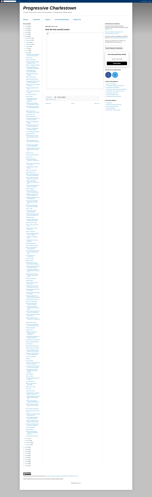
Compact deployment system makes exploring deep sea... (33, 397)
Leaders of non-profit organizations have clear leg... (32, 182)
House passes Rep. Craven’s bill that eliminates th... (33, 82)
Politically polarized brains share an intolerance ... (32, 195)
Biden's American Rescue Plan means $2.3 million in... (32, 405)
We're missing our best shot (32, 348)
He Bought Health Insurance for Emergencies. (32, 198)
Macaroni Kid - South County (113, 110)
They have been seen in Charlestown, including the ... (33, 319)
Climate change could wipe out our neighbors (32, 234)
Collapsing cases (30, 217)
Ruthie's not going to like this (32, 65)
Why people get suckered (32, 79)
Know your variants (30, 427)
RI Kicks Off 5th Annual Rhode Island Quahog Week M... (32, 433)
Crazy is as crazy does (31, 170)
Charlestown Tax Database (112, 87)
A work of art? (29, 157)
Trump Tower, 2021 (30, 114)
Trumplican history (30, 133)
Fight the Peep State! (31, 77)
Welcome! (28, 358)
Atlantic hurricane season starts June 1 (32, 283)
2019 (26, 449)
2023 (26, 32)
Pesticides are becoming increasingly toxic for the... (32, 104)
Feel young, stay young (31, 301)
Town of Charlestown (111, 84)
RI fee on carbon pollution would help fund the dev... (32, 325)
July (27, 48)
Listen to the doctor (30, 391)
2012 (26, 463)
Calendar (36, 19)
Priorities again (29, 280)
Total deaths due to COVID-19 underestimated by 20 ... (32, 108)
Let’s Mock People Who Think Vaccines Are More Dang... (32, 308)
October (28, 42)
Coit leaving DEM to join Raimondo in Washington (32, 68)
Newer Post (48, 103)
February (28, 442)
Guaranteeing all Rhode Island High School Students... (31, 100)
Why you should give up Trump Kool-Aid (31, 248)
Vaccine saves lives (30, 172)
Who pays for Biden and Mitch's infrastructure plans (33, 296)
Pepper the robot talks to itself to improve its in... (33, 414)
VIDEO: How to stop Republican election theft (32, 111)
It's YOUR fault (29, 344)
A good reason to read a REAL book (31, 228)
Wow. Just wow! (29, 376)
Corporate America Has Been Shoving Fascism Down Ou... (33, 149)
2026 (26, 26)
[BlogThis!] (60, 97)
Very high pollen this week (32, 436)
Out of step (28, 388)
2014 (26, 459)
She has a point (29, 429)
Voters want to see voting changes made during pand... (32, 275)
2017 (26, 453)
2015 (26, 457)
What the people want (31, 116)
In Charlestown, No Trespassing (30, 256)
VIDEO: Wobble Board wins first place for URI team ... (32, 175)
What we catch (29, 96)
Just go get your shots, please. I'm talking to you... (33, 191)
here (121, 42)
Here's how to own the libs (32, 408)
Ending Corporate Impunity (32, 341)
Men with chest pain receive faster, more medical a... (32, 214)
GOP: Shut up (29, 57)
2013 (26, 461)
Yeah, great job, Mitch (31, 94)
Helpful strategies (30, 188)
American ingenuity (30, 327)
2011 (26, 465)
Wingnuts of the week (31, 243)
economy (51, 99)
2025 (26, 28)
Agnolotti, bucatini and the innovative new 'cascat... (32, 286)
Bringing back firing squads (32, 346)
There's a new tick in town (32, 245)
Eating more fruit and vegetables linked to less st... (32, 160)
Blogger (79, 483)
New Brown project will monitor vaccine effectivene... (31, 333)
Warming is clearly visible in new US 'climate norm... (32, 354)
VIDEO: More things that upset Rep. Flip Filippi (32, 206)
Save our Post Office (31, 356)
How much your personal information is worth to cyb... (32, 202)
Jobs (55, 99)
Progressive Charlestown (49, 8)
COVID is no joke (30, 258)
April (27, 438)
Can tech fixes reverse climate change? (31, 211)
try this (110, 29)
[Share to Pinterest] (65, 97)
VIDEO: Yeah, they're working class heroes (33, 315)
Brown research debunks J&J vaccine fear (33, 164)
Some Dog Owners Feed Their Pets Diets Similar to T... (32, 142)
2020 (26, 447)
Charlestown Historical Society (113, 96)
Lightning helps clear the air (32, 299)
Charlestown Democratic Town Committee (116, 89)
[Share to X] (61, 97)
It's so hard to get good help (32, 131)
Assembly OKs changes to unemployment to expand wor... (32, 271)
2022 (26, 34)
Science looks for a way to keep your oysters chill (32, 178)
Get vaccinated (29, 360)
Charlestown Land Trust (112, 92)
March (27, 440)
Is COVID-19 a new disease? (33, 339)
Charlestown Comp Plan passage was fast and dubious (32, 371)
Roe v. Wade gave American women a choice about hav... (32, 252)
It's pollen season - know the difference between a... (32, 393)
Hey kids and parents (31, 59)
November (28, 40)
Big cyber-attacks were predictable (31, 384)
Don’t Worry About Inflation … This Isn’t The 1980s (33, 145)
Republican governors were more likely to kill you (32, 125)
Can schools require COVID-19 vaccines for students (32, 366)
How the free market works (32, 154)
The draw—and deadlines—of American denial (32, 129)
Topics (47, 19)
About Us (77, 19)
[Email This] (58, 97)
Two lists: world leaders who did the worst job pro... (32, 186)
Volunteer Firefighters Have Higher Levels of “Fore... (32, 421)
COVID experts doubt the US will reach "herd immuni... (32, 312)
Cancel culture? (29, 374)
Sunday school (29, 329)
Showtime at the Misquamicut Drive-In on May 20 (33, 363)
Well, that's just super (31, 278)
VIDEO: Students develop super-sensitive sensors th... (32, 137)
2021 (26, 36)
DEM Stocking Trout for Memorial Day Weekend (32, 263)
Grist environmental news (112, 106)
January (28, 444)
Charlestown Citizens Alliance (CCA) (115, 91)
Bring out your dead (30, 386)
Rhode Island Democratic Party (113, 104)
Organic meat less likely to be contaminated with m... (33, 267)
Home (25, 19)
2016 (26, 455)
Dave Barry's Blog (110, 108)
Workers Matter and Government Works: (31, 71)
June (27, 50)
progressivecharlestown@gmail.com (118, 37)
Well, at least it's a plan (31, 222)
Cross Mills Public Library (112, 94)
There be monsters (30, 231)
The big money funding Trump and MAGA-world (32, 401)
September (29, 44)
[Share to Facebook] (63, 97)
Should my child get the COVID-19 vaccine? (31, 304)
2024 (26, 30)
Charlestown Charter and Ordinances (115, 85)
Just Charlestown (62, 19)
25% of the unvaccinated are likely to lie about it (32, 119)
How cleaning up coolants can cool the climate (32, 418)
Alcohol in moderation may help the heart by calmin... (32, 350)
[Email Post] (55, 97)
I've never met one (30, 381)
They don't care (29, 152)
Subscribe (117, 63)
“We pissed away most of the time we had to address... (32, 55)
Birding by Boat (29, 260)
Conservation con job (31, 322)
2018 (26, 451)
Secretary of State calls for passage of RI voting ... (32, 220)
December (28, 38)
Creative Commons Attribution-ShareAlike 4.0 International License (62, 476)
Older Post (96, 103)
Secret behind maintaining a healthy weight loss (32, 337)
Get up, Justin (29, 208)
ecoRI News (109, 102)
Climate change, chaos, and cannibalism (32, 290)
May (27, 52)
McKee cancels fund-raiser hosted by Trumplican (32, 424)
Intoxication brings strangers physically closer (32, 62)
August (28, 46)
